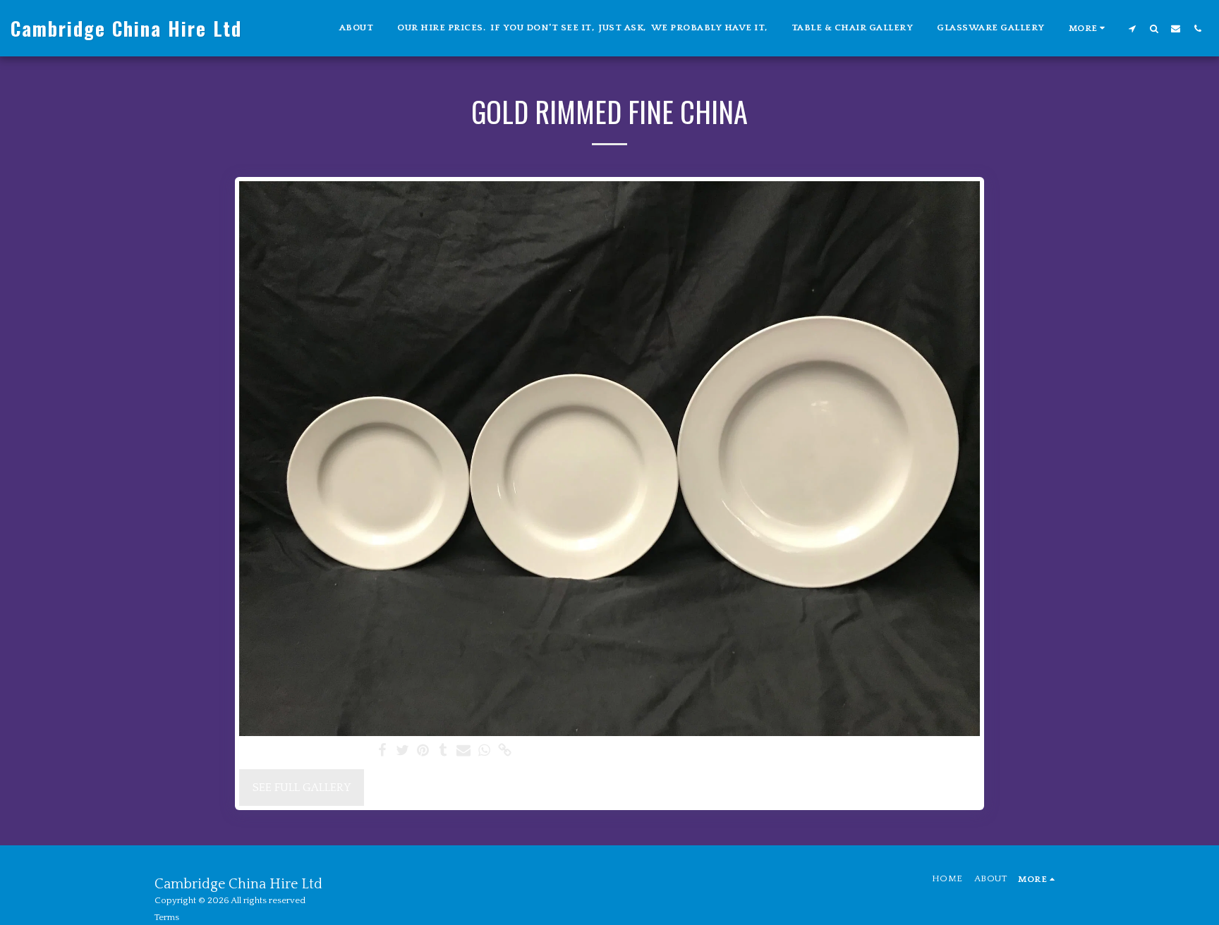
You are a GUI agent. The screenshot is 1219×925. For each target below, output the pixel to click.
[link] (504, 751)
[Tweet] (402, 751)
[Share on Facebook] (382, 751)
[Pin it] (423, 751)
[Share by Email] (463, 751)
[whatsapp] (484, 751)
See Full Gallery (302, 787)
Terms (166, 917)
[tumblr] (443, 751)
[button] (1132, 28)
